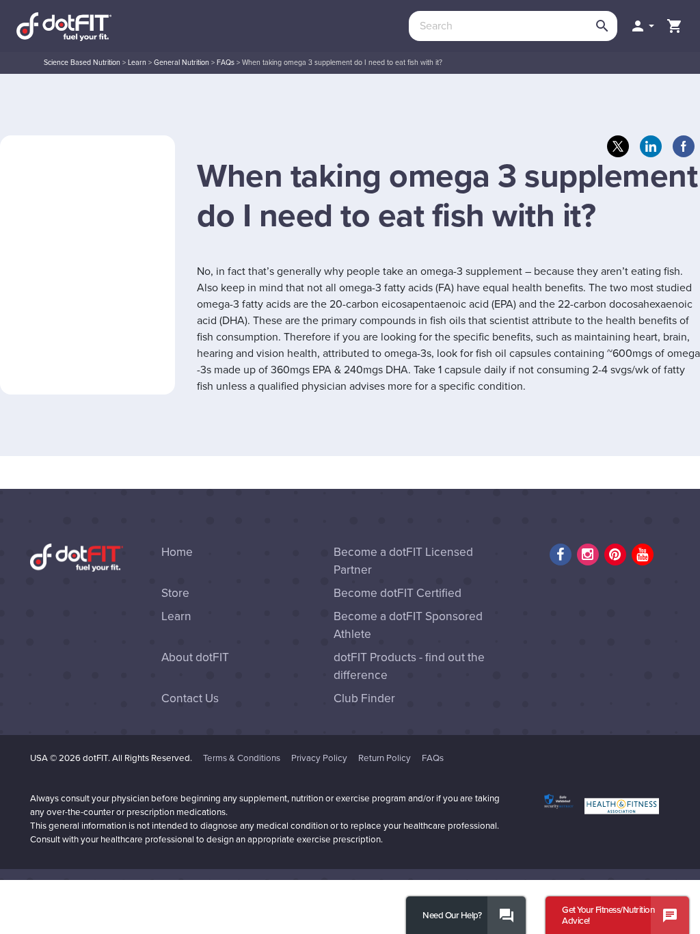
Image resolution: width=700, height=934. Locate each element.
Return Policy (384, 758)
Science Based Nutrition (82, 62)
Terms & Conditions (241, 758)
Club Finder (364, 698)
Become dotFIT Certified (397, 593)
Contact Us (190, 698)
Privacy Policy (319, 758)
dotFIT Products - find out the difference (409, 666)
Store (175, 593)
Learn (137, 62)
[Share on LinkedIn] (651, 146)
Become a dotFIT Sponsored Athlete (408, 625)
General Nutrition (181, 62)
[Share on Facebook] (684, 146)
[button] (642, 26)
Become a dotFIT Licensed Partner (403, 561)
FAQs (225, 62)
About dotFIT (195, 657)
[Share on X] (618, 146)
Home (177, 552)
